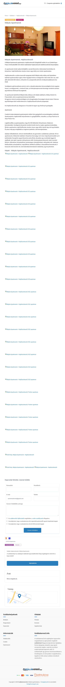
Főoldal (36, 619)
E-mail (8, 494)
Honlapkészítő (44, 682)
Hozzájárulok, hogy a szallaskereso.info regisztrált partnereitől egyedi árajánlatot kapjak (33, 521)
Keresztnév (9, 485)
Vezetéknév (37, 485)
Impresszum (6, 645)
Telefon (36, 494)
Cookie (5, 641)
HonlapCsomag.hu (32, 684)
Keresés (36, 623)
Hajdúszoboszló (20, 15)
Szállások (12, 15)
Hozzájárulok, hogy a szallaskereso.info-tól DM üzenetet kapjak (26, 524)
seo (37, 684)
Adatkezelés (6, 638)
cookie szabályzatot (37, 518)
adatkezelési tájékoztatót (17, 518)
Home (6, 15)
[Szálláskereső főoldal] (32, 669)
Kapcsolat (6, 626)
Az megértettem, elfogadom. (29, 518)
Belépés (5, 619)
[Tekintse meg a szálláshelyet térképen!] (32, 597)
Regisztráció (6, 623)
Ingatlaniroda (38, 626)
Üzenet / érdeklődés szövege (14, 504)
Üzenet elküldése (32, 530)
